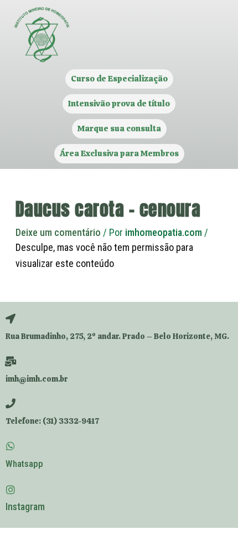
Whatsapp (24, 463)
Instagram (25, 506)
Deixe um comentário (58, 232)
